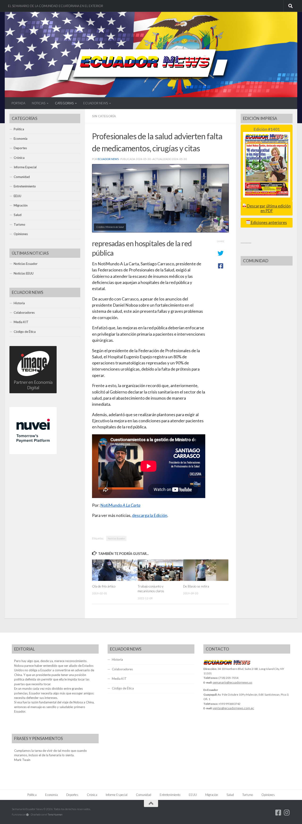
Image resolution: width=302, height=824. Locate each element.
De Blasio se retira (196, 586)
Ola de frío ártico (103, 586)
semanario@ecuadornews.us (232, 682)
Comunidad (22, 177)
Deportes (20, 148)
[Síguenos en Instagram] (287, 812)
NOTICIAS (38, 103)
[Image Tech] (33, 392)
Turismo (19, 224)
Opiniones (21, 234)
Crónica (19, 158)
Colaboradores (24, 312)
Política (19, 129)
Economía (20, 138)
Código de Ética (25, 332)
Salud (17, 215)
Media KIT (21, 322)
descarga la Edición (149, 515)
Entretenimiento (25, 186)
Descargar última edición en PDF (268, 208)
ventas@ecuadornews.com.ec (233, 708)
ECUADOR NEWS (95, 103)
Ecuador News (108, 159)
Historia (19, 303)
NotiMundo (120, 505)
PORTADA (18, 103)
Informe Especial (25, 167)
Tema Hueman (55, 814)
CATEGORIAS (64, 103)
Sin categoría (104, 116)
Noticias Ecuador (116, 538)
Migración (21, 205)
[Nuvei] (33, 453)
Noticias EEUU (24, 273)
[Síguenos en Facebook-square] (278, 812)
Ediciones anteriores (268, 222)
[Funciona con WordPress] (27, 814)
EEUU (17, 196)
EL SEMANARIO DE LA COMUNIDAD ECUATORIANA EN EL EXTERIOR (55, 6)
